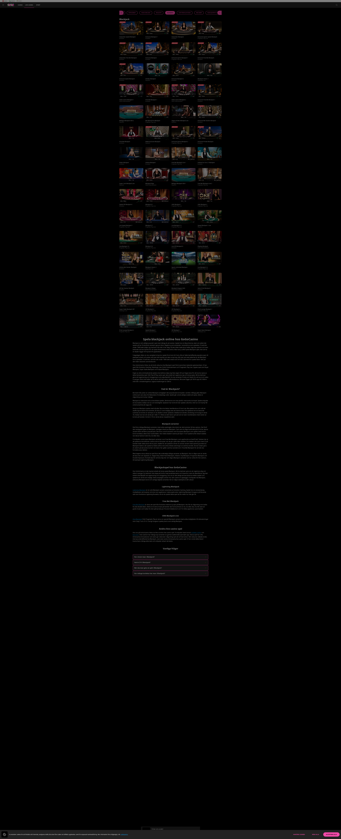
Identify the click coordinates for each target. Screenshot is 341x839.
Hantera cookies (299, 834)
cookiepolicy (124, 834)
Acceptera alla (331, 834)
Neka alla (315, 834)
